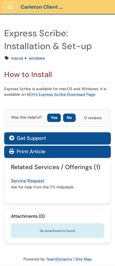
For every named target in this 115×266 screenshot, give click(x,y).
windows (37, 58)
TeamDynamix (59, 259)
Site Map (83, 259)
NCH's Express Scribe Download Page (61, 94)
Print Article (30, 151)
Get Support (30, 138)
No (69, 117)
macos (17, 58)
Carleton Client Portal (45, 7)
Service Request (27, 181)
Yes (54, 117)
